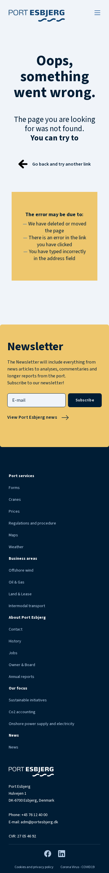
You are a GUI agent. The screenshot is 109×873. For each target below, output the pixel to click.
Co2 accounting (22, 712)
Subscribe (85, 400)
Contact (15, 629)
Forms (14, 488)
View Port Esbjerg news (32, 417)
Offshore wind (21, 570)
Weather (16, 547)
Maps (13, 535)
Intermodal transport (27, 606)
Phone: (28, 815)
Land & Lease (20, 594)
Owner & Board (22, 665)
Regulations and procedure (32, 523)
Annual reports (21, 677)
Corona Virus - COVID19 (77, 867)
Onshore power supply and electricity (41, 724)
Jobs (13, 653)
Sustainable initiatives (28, 700)
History (15, 641)
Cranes (15, 500)
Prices (14, 511)
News (13, 747)
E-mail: (33, 822)
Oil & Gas (16, 582)
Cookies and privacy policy (34, 867)
